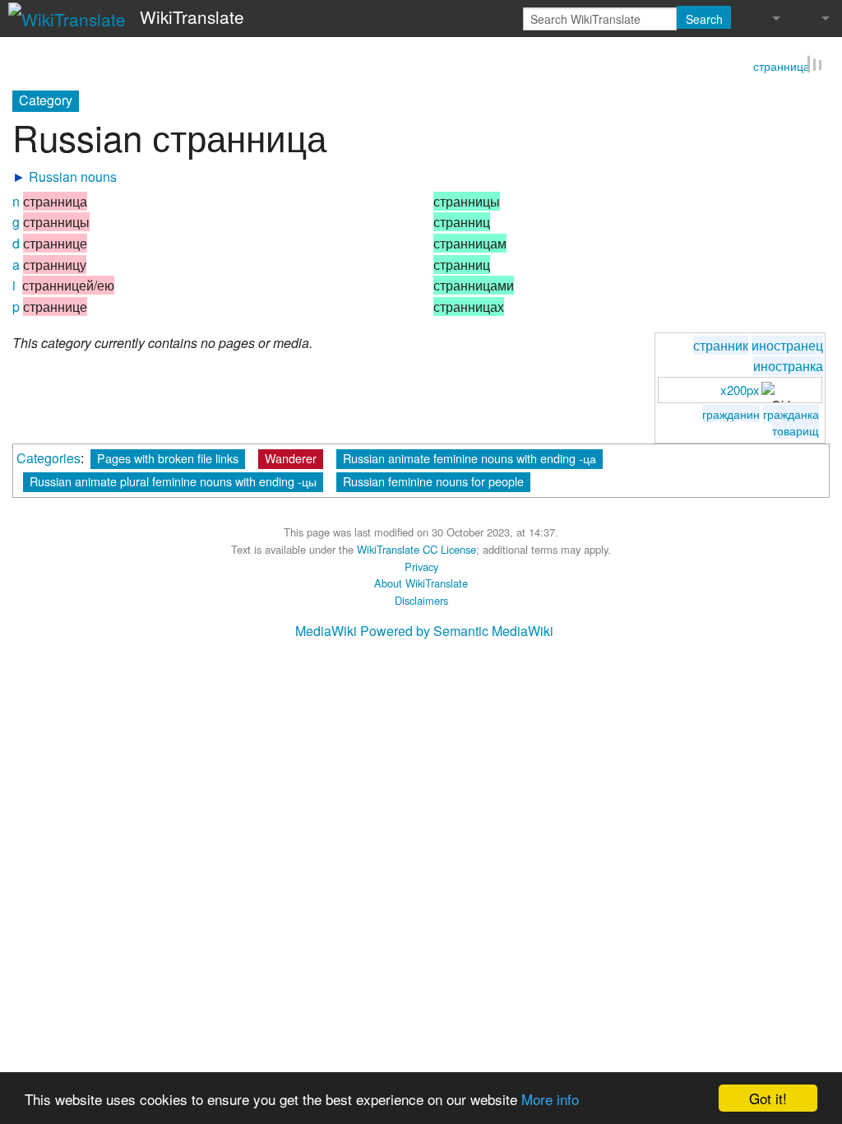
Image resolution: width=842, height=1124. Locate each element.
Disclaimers (421, 602)
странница (781, 67)
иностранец (787, 346)
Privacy (421, 568)
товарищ (795, 431)
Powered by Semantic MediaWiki (456, 632)
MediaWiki (326, 632)
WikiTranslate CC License (416, 551)
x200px (740, 391)
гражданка (791, 415)
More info (550, 1099)
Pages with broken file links (167, 459)
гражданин (731, 415)
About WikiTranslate (421, 584)
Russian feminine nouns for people (433, 482)
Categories (48, 459)
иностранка (788, 367)
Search (704, 19)
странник (720, 346)
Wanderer (291, 459)
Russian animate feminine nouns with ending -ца (469, 459)
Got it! (768, 1098)
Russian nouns (73, 178)
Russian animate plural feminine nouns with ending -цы (173, 482)
